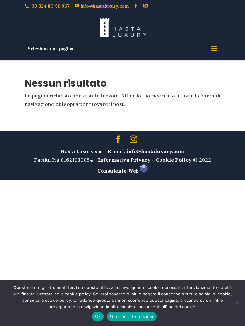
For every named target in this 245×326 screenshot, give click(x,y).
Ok (98, 316)
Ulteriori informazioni (131, 316)
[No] (237, 303)
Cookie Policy (174, 160)
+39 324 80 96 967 (50, 6)
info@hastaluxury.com (155, 151)
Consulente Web (118, 170)
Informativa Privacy (124, 160)
